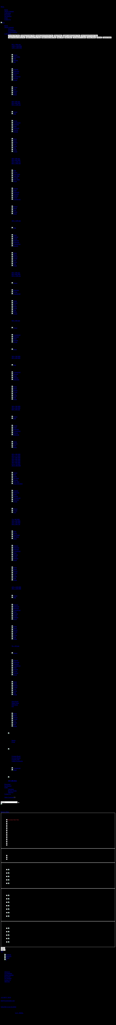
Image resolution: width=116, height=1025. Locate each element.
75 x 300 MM (16, 519)
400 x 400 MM (16, 358)
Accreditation (12, 30)
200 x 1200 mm (16, 221)
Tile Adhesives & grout (79, 37)
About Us (11, 29)
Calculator (11, 789)
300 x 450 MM (16, 461)
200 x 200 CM (16, 524)
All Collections (12, 781)
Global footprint (12, 32)
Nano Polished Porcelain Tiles (89, 35)
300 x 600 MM (16, 462)
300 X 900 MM (16, 465)
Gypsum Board (16, 756)
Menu (2, 6)
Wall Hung (15, 705)
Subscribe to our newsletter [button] (8, 1007)
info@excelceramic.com (8, 1000)
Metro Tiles (60, 37)
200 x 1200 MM (16, 587)
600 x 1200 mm (16, 105)
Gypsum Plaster (16, 758)
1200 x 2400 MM (17, 48)
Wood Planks (58, 35)
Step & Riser (68, 37)
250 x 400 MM (16, 457)
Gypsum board (107, 37)
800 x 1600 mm (16, 163)
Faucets (99, 37)
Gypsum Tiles (16, 759)
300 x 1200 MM (16, 588)
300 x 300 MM (16, 356)
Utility (6, 18)
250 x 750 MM (16, 464)
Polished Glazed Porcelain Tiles (44, 35)
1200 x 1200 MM (17, 46)
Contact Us (7, 19)
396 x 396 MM (16, 408)
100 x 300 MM (16, 522)
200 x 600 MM (16, 459)
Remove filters (5, 812)
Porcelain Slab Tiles (14, 35)
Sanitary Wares (91, 37)
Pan (13, 706)
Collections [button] (7, 34)
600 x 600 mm (16, 101)
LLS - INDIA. (19, 1013)
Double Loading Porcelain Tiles (71, 35)
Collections (7, 13)
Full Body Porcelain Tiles (27, 35)
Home (6, 10)
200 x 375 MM (16, 456)
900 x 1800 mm (16, 44)
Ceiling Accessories (17, 761)
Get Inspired (7, 16)
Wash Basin (15, 701)
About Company (9, 11)
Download (7, 14)
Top (2, 951)
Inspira (13, 740)
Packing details (12, 791)
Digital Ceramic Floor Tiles (33, 37)
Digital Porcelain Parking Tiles (16, 37)
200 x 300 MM (16, 454)
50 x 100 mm (15, 646)
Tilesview (11, 792)
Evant (13, 742)
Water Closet (15, 703)
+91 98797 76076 (6, 997)
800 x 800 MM (16, 103)
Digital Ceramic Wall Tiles (48, 37)
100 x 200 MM (16, 521)
